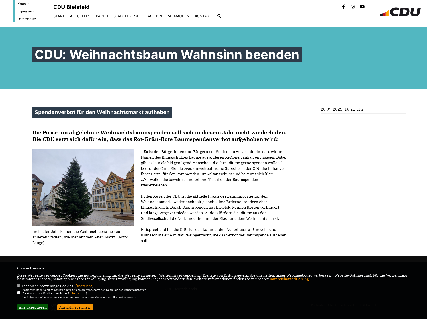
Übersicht (83, 286)
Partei (102, 16)
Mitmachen (178, 16)
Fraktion (153, 16)
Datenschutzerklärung (289, 279)
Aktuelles (80, 16)
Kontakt (23, 4)
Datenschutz (27, 19)
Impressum (26, 11)
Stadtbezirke (126, 16)
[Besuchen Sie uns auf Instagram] (353, 7)
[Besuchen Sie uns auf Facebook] (343, 7)
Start (58, 16)
